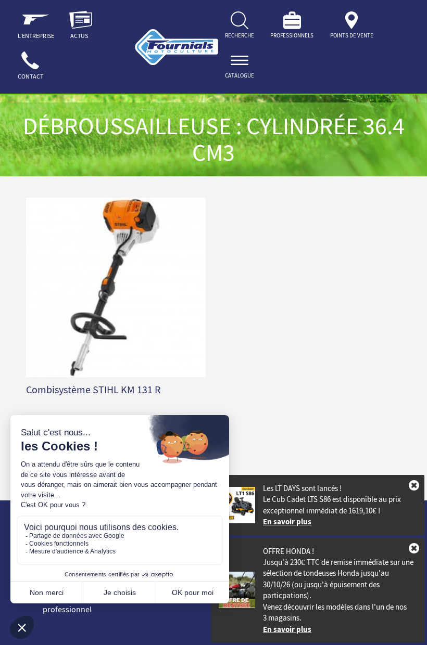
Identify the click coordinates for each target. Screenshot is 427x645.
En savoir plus (287, 521)
